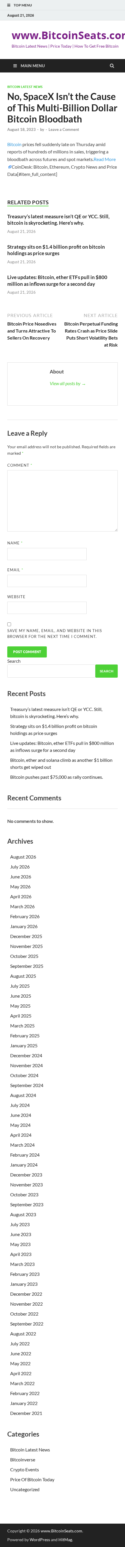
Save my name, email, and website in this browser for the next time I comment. (54, 633)
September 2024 (26, 1085)
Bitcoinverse (22, 1459)
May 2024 (20, 1125)
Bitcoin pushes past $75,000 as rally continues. (56, 777)
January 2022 (24, 1403)
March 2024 (22, 1145)
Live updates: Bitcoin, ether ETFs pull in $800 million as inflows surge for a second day (57, 280)
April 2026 (20, 896)
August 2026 (23, 856)
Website (16, 596)
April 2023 (20, 1254)
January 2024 (24, 1164)
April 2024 (20, 1135)
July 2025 (20, 986)
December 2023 (26, 1174)
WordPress (40, 1539)
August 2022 (23, 1333)
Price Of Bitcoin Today (32, 1479)
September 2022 (26, 1323)
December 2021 (26, 1413)
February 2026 (25, 916)
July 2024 (20, 1105)
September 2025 (26, 966)
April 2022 (20, 1373)
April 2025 (20, 1015)
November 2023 (26, 1184)
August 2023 (23, 1214)
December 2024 (26, 1055)
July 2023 (20, 1224)
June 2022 (20, 1353)
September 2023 (26, 1204)
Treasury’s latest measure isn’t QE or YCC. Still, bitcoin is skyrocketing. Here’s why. (58, 219)
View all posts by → (68, 383)
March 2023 (22, 1264)
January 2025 (24, 1045)
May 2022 (20, 1363)
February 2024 (25, 1154)
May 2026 (20, 886)
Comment (19, 465)
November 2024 (26, 1065)
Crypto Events (24, 1469)
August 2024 (23, 1095)
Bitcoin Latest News (24, 87)
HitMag (65, 1539)
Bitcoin (14, 144)
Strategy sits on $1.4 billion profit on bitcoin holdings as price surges (56, 250)
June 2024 (20, 1115)
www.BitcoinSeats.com (61, 1530)
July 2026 (20, 866)
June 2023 (20, 1234)
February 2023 (25, 1274)
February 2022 (25, 1393)
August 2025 (23, 976)
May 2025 (20, 1005)
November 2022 (26, 1304)
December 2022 (26, 1294)
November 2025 (26, 946)
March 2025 (22, 1025)
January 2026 (24, 926)
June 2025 (20, 996)
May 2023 (20, 1244)
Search (14, 661)
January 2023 (24, 1284)
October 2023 (24, 1194)
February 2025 (25, 1035)
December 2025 (26, 936)
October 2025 (24, 956)
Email (15, 569)
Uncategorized (25, 1489)
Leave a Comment (64, 129)
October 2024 (24, 1075)
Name (15, 543)
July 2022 (20, 1343)
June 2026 (20, 876)
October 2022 (24, 1313)
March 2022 (22, 1383)
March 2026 (22, 906)
